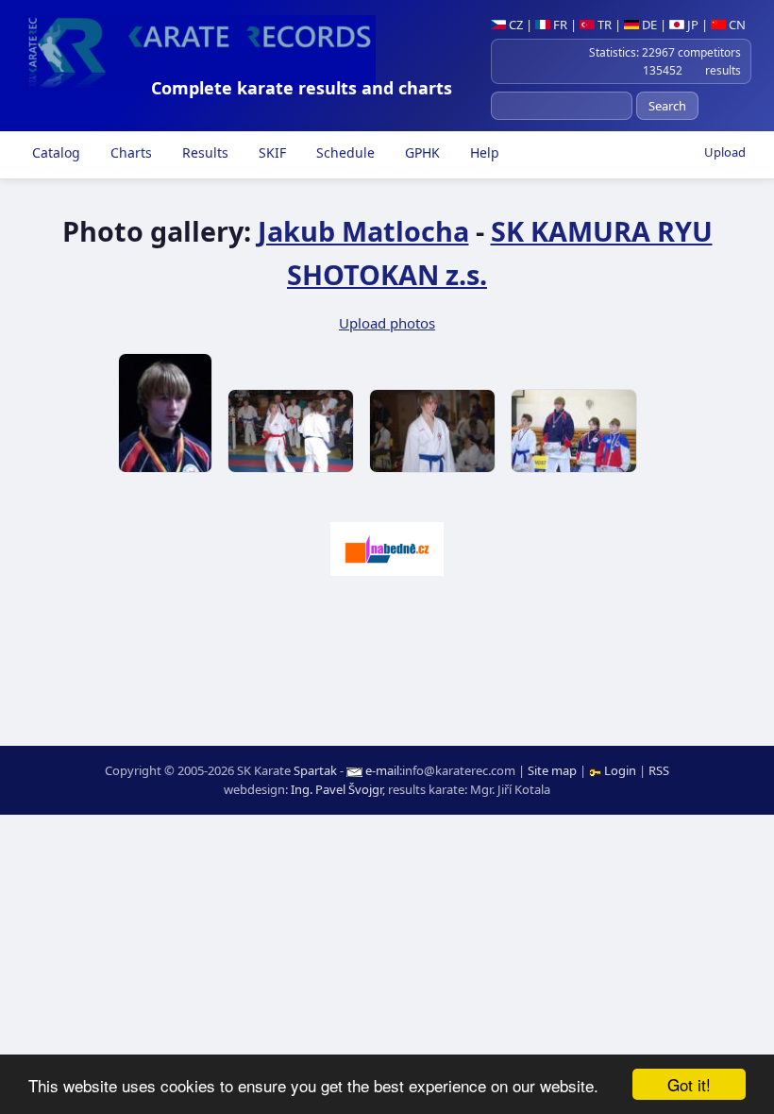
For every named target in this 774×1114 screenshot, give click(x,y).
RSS (658, 770)
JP (691, 24)
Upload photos (387, 322)
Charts (129, 152)
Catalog (54, 152)
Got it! (689, 1084)
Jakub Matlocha (363, 230)
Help (482, 152)
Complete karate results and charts (301, 87)
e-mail (382, 770)
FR (558, 24)
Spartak (315, 770)
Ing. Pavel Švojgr (336, 789)
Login (620, 770)
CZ (514, 24)
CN (736, 24)
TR (603, 24)
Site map (552, 770)
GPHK (420, 152)
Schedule (343, 152)
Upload (725, 151)
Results (203, 152)
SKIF (270, 152)
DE (648, 24)
